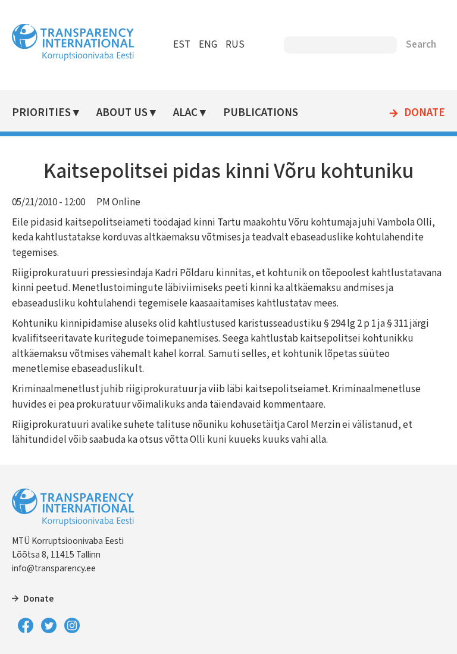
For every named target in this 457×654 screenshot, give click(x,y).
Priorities (41, 112)
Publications (260, 112)
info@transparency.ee (54, 568)
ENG (208, 44)
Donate (424, 113)
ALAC (185, 112)
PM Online (118, 202)
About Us (122, 112)
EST (181, 44)
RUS (235, 44)
